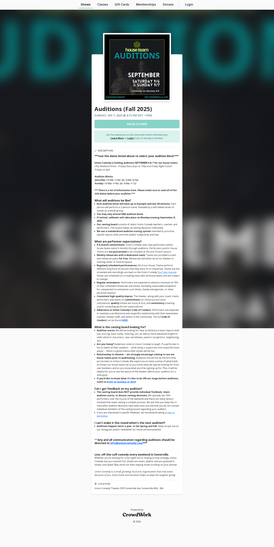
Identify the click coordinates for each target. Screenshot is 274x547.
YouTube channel (167, 272)
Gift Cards (122, 4)
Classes (102, 4)
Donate (168, 4)
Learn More (117, 138)
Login (189, 4)
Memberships (146, 4)
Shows (86, 4)
